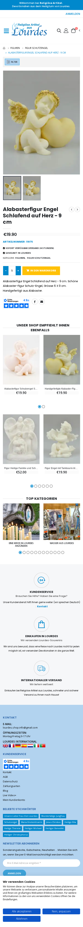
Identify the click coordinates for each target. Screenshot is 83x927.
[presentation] (8, 122)
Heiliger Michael (33, 828)
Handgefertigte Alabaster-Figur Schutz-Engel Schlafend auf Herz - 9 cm (62, 388)
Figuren (15, 48)
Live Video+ (9, 795)
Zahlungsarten (11, 786)
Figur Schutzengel (36, 48)
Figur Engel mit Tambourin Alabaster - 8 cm (62, 468)
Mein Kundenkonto (14, 800)
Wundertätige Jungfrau (53, 815)
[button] (59, 31)
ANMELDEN (73, 14)
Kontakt (42, 606)
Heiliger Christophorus (16, 834)
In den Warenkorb (43, 270)
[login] (66, 30)
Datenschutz (10, 781)
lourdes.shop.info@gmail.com (20, 727)
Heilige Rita (70, 822)
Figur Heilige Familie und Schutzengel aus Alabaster (21, 468)
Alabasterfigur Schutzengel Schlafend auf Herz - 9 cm (21, 388)
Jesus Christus (53, 822)
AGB (5, 776)
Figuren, (20, 257)
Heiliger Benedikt (55, 828)
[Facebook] (35, 302)
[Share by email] (42, 302)
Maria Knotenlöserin (31, 822)
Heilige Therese (12, 828)
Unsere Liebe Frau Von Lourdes (20, 815)
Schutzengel (10, 822)
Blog (5, 790)
